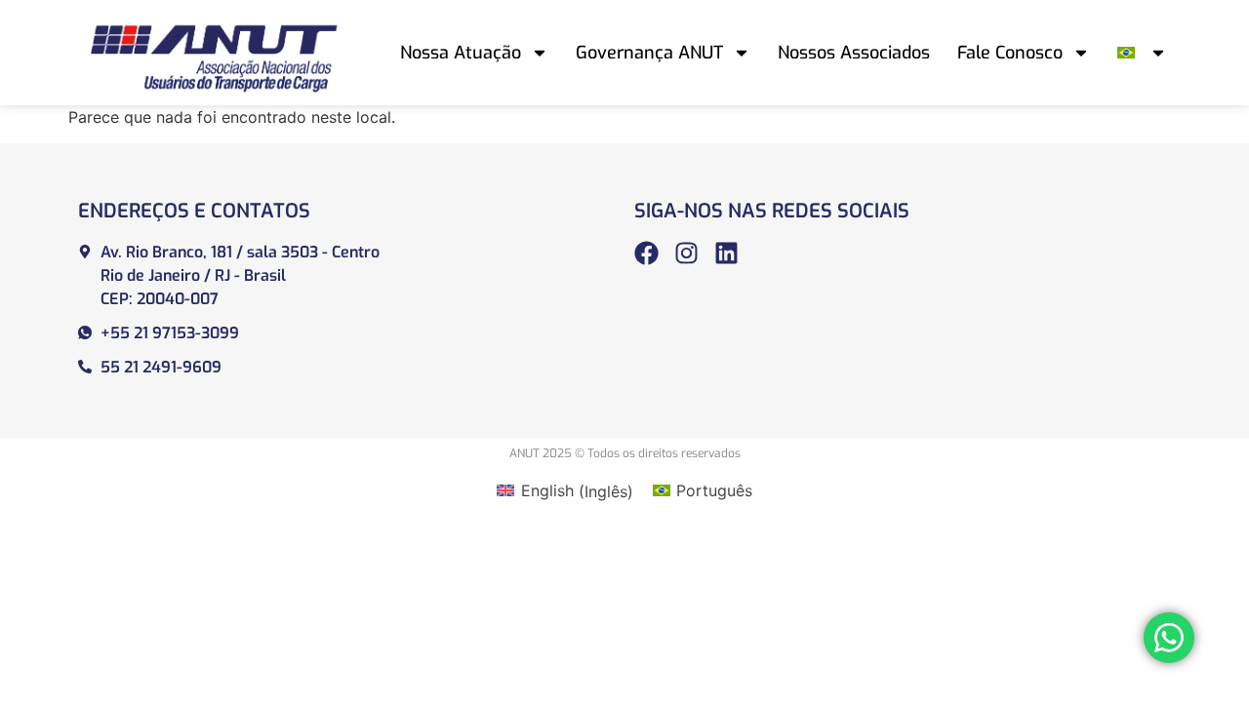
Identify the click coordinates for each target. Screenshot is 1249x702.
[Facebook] (646, 253)
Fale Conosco (1010, 52)
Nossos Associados (854, 52)
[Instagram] (686, 253)
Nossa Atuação (460, 52)
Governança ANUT (649, 52)
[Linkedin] (726, 253)
